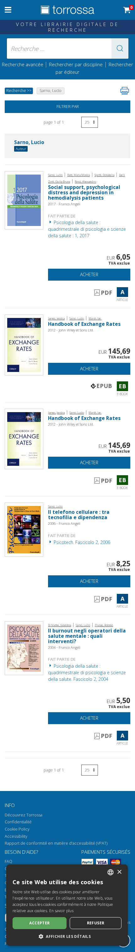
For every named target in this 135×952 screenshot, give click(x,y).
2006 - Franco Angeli (64, 523)
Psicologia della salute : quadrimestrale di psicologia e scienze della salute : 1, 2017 (87, 229)
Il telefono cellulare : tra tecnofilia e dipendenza (79, 515)
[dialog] (67, 905)
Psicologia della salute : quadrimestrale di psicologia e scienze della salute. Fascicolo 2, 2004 (87, 672)
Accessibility (16, 836)
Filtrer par (68, 106)
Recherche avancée (23, 64)
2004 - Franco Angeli (64, 647)
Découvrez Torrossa (23, 815)
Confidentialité (18, 822)
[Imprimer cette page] (124, 91)
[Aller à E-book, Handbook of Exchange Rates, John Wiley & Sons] (24, 438)
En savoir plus (61, 910)
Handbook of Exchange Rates (84, 324)
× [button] (119, 872)
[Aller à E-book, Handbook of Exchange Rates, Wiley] (24, 344)
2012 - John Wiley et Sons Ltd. (71, 330)
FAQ (8, 861)
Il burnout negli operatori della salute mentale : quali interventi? (87, 636)
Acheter (89, 274)
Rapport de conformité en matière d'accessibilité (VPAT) (56, 843)
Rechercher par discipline (76, 64)
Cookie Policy (17, 829)
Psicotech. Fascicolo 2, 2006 (81, 542)
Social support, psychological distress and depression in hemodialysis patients (84, 192)
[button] (119, 48)
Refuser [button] (96, 923)
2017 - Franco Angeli (64, 204)
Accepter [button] (39, 923)
